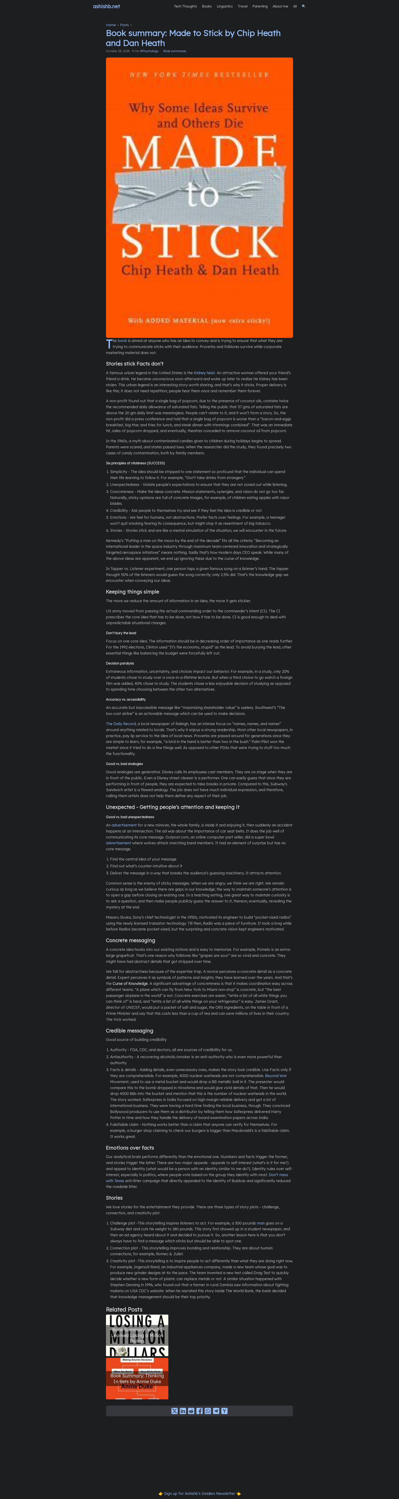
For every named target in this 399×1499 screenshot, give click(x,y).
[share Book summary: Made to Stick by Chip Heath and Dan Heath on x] (174, 1411)
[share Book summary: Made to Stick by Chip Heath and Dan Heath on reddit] (191, 1411)
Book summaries (174, 51)
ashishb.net (106, 6)
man (261, 1223)
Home (111, 25)
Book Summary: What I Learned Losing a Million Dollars (137, 1335)
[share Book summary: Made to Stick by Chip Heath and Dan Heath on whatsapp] (208, 1411)
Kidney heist (204, 372)
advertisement (124, 825)
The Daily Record (121, 723)
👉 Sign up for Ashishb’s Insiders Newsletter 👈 (200, 1493)
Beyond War (276, 1075)
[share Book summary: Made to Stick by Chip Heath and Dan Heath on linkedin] (183, 1411)
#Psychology (149, 51)
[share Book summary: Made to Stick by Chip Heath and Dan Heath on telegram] (216, 1411)
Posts (124, 25)
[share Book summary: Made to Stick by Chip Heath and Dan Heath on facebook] (199, 1411)
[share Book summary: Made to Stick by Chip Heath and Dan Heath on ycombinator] (224, 1411)
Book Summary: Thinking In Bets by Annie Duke (137, 1378)
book (122, 340)
